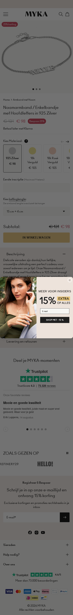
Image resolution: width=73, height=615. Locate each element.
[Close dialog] (70, 280)
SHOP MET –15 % (55, 319)
